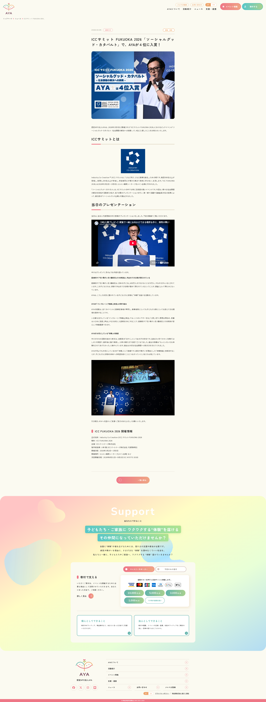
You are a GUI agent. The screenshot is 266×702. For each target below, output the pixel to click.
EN (214, 5)
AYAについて (173, 9)
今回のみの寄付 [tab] (171, 569)
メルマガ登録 (182, 5)
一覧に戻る (142, 480)
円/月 (134, 593)
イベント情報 (232, 6)
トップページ (7, 19)
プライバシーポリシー (162, 693)
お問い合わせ (197, 5)
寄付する (254, 6)
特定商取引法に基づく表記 (180, 693)
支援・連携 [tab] (112, 681)
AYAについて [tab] (113, 662)
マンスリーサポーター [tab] (139, 569)
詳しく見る (82, 596)
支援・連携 (211, 9)
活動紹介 (187, 9)
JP (208, 5)
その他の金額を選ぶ (154, 600)
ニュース (198, 9)
